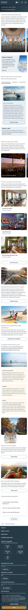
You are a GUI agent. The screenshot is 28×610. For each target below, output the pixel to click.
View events (19, 456)
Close (14, 607)
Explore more (14, 301)
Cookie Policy (22, 598)
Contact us (5, 569)
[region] (14, 601)
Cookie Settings (14, 604)
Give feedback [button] (6, 588)
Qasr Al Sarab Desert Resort (9, 175)
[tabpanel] (14, 110)
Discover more (14, 122)
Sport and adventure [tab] (6, 82)
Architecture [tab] (15, 82)
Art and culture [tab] (22, 82)
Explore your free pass (14, 339)
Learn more (14, 490)
